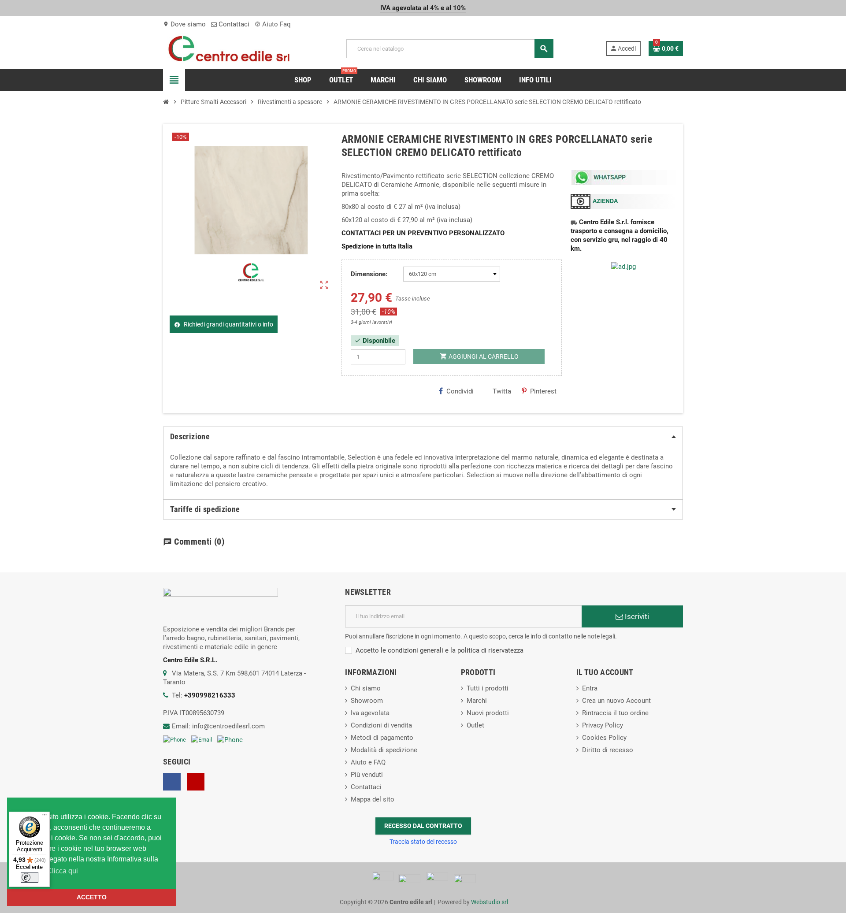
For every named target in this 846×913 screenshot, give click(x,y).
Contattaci (233, 24)
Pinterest (543, 391)
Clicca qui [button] (62, 871)
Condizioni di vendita (381, 725)
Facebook (172, 782)
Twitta (502, 391)
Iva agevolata (370, 713)
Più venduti (367, 775)
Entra (589, 688)
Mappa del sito (372, 799)
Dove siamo (184, 24)
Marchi (477, 701)
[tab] (423, 436)
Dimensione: (369, 274)
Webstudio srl (489, 902)
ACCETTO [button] (92, 897)
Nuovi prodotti (488, 713)
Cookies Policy (604, 738)
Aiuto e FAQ (368, 762)
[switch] (29, 877)
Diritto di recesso (607, 750)
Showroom (367, 701)
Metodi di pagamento (382, 738)
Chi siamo (366, 688)
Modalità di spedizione (384, 750)
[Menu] (44, 817)
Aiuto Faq (273, 24)
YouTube (195, 782)
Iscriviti (636, 616)
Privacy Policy (602, 725)
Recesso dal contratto (423, 825)
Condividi (460, 391)
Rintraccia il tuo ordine (615, 713)
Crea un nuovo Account (616, 701)
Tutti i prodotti (487, 688)
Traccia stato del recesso (423, 841)
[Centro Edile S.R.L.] (229, 48)
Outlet (475, 725)
